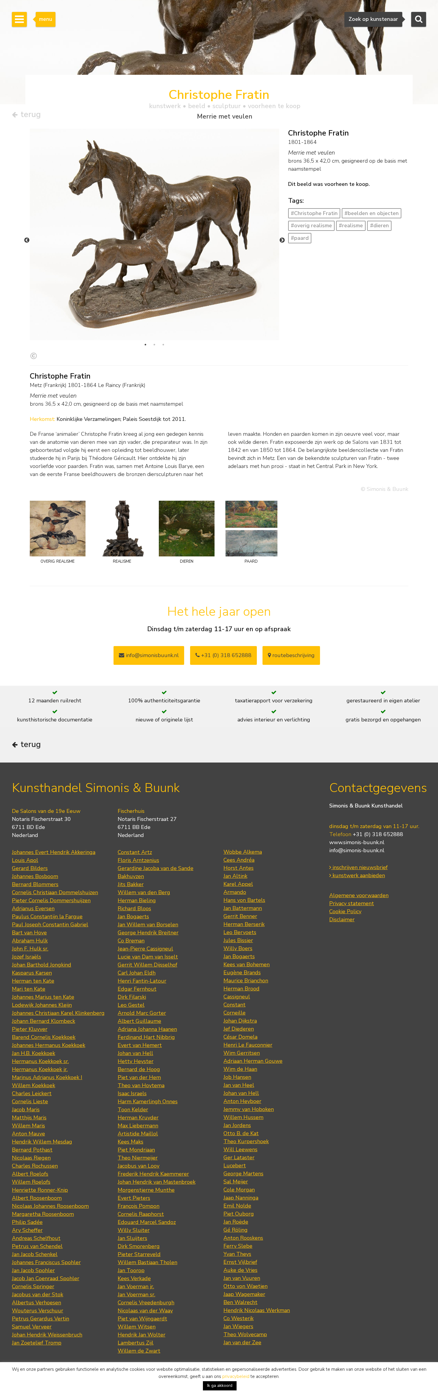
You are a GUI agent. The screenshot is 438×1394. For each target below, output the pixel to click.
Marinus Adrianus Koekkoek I (47, 1077)
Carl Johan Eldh (137, 972)
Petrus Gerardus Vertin (40, 1318)
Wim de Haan (240, 1069)
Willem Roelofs (31, 1181)
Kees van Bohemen (246, 964)
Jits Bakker (131, 884)
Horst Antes (238, 868)
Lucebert (234, 1165)
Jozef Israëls (26, 956)
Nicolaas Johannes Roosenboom (50, 1206)
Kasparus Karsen (32, 972)
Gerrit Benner (240, 916)
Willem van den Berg (144, 892)
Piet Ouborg (238, 1213)
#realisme (351, 225)
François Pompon (138, 1206)
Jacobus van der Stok (37, 1294)
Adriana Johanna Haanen (147, 1029)
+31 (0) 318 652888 (225, 655)
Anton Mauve (28, 1133)
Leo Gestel (131, 1005)
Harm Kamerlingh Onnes (148, 1101)
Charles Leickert (32, 1093)
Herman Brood (241, 988)
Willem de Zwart (139, 1350)
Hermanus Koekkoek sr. (40, 1061)
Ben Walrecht (240, 1302)
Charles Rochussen (35, 1165)
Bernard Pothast (32, 1149)
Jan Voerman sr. (136, 1294)
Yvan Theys (237, 1254)
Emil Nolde (237, 1205)
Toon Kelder (133, 1109)
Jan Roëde (235, 1221)
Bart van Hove (29, 932)
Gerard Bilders (30, 868)
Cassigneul (236, 996)
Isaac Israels (132, 1093)
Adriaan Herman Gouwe (252, 1061)
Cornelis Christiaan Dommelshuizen (55, 892)
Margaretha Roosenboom (43, 1214)
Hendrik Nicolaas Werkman (256, 1310)
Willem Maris (28, 1125)
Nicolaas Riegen (31, 1157)
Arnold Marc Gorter (142, 1013)
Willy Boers (237, 948)
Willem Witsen (137, 1326)
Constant (234, 1004)
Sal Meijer (235, 1181)
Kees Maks (130, 1141)
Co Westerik (238, 1318)
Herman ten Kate (33, 980)
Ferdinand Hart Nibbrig (146, 1037)
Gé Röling (235, 1229)
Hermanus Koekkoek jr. (40, 1069)
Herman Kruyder (138, 1117)
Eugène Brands (242, 972)
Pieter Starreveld (139, 1254)
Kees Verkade (134, 1278)
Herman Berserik (244, 924)
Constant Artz (135, 852)
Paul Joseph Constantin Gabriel (50, 924)
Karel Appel (238, 884)
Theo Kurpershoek (246, 1141)
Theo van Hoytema (141, 1085)
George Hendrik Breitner (148, 932)
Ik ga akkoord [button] (219, 1385)
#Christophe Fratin (314, 213)
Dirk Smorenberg (139, 1246)
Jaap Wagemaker (244, 1294)
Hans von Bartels (244, 900)
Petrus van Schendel (37, 1246)
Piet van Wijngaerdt (142, 1318)
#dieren (379, 225)
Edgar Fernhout (137, 988)
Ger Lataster (238, 1157)
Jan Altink (235, 876)
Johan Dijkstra (240, 1020)
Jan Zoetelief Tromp (36, 1342)
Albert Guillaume (139, 1021)
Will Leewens (240, 1149)
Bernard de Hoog (139, 1069)
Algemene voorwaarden (359, 895)
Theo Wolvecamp (245, 1334)
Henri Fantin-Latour (142, 980)
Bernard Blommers (35, 884)
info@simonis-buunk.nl (356, 850)
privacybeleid (235, 1376)
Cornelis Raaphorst (141, 1214)
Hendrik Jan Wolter (141, 1334)
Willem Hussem (243, 1117)
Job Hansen (237, 1077)
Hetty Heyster (135, 1061)
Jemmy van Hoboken (248, 1109)
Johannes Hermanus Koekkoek (48, 1045)
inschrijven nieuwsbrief (359, 867)
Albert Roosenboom (37, 1198)
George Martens (243, 1173)
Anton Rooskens (243, 1237)
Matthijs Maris (29, 1117)
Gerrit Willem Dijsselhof (147, 964)
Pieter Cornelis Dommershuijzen (51, 900)
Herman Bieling (137, 900)
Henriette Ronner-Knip (40, 1190)
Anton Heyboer (242, 1101)
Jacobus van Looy (138, 1165)
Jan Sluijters (132, 1238)
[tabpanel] (154, 239)
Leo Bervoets (239, 932)
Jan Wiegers (238, 1326)
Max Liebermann (138, 1125)
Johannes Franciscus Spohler (46, 1262)
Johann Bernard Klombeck (43, 1021)
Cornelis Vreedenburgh (146, 1302)
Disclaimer (342, 919)
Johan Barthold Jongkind (41, 964)
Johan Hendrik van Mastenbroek (156, 1181)
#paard (300, 238)
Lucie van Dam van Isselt (148, 956)
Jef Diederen (238, 1028)
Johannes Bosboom (35, 876)
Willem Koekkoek (33, 1085)
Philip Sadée (27, 1222)
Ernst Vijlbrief (240, 1262)
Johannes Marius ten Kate (43, 997)
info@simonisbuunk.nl (151, 655)
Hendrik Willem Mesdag (42, 1141)
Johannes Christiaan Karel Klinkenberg (58, 1013)
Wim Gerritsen (241, 1053)
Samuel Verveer (32, 1326)
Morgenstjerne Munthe (146, 1190)
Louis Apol (25, 860)
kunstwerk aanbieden (358, 875)
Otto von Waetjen (245, 1286)
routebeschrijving (293, 655)
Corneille (234, 1012)
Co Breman (131, 940)
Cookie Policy (345, 911)
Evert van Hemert (140, 1045)
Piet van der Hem (139, 1077)
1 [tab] (145, 345)
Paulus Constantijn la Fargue (47, 916)
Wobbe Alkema (242, 851)
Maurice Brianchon (245, 980)
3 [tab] (163, 345)
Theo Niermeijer (138, 1157)
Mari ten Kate (28, 988)
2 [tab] (154, 345)
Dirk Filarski (132, 997)
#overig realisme (311, 225)
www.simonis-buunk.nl (356, 842)
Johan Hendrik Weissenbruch (47, 1334)
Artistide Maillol (138, 1133)
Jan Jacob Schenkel (35, 1254)
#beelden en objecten (371, 213)
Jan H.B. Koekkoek (33, 1053)
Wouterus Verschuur (37, 1310)
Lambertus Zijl (135, 1342)
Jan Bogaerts (133, 916)
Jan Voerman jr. (136, 1286)
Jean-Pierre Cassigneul (145, 948)
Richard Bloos (134, 908)
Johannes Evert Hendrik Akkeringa (53, 852)
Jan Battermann (242, 908)
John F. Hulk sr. (30, 948)
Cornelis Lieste (30, 1101)
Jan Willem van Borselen (148, 924)
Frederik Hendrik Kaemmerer (153, 1173)
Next (282, 240)
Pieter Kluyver (29, 1029)
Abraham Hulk (30, 940)
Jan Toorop (131, 1270)
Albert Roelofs (30, 1173)
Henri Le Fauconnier (247, 1044)
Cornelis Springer (33, 1286)
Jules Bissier (238, 940)
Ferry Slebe (237, 1246)
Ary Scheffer (27, 1230)
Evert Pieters (134, 1198)
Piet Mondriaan (136, 1149)
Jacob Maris (26, 1109)
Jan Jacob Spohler (33, 1270)
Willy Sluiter (134, 1230)
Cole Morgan (239, 1189)
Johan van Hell (135, 1053)
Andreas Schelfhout (36, 1238)
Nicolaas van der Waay (145, 1310)
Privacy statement (351, 903)
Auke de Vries (240, 1270)
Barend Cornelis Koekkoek (43, 1037)
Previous (27, 240)
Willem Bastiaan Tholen (147, 1262)
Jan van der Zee (242, 1342)
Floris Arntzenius (138, 860)
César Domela (240, 1036)
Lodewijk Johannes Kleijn (42, 1005)
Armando (234, 892)
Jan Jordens (237, 1125)
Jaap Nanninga (240, 1197)
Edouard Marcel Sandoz (147, 1222)
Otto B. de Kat (241, 1133)
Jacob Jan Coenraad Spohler (45, 1278)
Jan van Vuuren (241, 1278)
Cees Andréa (238, 860)
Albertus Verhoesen (36, 1302)
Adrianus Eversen (33, 908)
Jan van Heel (238, 1085)
